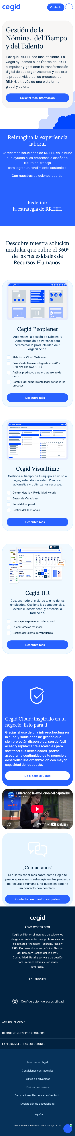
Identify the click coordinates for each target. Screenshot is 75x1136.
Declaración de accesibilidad (37, 1103)
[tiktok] (46, 987)
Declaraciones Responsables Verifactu (37, 1095)
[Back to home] (11, 7)
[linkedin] (20, 987)
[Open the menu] (69, 7)
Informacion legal (37, 1062)
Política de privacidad (37, 1078)
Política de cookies (37, 1087)
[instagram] (37, 987)
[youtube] (28, 987)
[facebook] (55, 987)
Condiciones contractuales (37, 1070)
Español (39, 1114)
